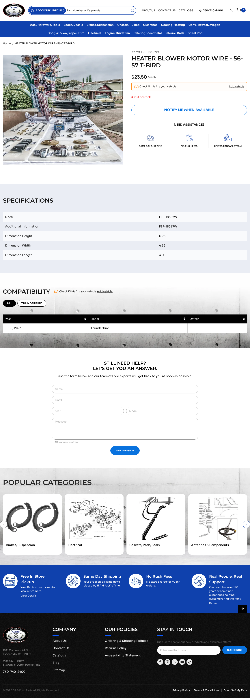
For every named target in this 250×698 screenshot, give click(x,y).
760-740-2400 (213, 10)
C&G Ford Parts (23, 690)
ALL (9, 303)
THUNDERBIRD (31, 303)
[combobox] (101, 10)
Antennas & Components (210, 545)
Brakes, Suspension (20, 545)
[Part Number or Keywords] (132, 10)
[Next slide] (246, 524)
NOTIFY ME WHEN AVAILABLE (189, 110)
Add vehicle (236, 86)
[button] (47, 10)
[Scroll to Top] (242, 609)
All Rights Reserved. (46, 690)
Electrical (75, 545)
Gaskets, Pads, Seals (144, 545)
